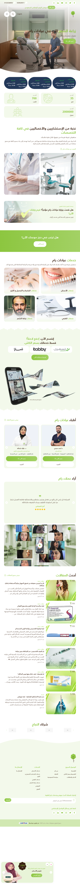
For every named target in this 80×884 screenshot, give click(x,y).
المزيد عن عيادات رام (69, 149)
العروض (38, 786)
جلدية (42, 695)
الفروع (38, 789)
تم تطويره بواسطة (33, 823)
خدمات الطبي (36, 779)
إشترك (8, 800)
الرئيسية (73, 771)
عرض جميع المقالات (13, 575)
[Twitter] (70, 3)
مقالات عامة (41, 581)
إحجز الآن (41, 244)
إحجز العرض (32, 875)
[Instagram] (66, 3)
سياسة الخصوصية (53, 777)
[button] (3, 872)
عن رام (56, 771)
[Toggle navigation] (7, 14)
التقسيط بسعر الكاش (70, 774)
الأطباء (56, 774)
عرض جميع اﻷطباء (12, 420)
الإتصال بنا (19, 771)
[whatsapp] (54, 3)
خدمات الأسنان (36, 771)
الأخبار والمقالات (71, 777)
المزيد (58, 464)
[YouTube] (62, 3)
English (19, 14)
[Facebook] (74, 3)
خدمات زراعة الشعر (35, 783)
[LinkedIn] (58, 3)
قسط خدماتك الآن (40, 357)
